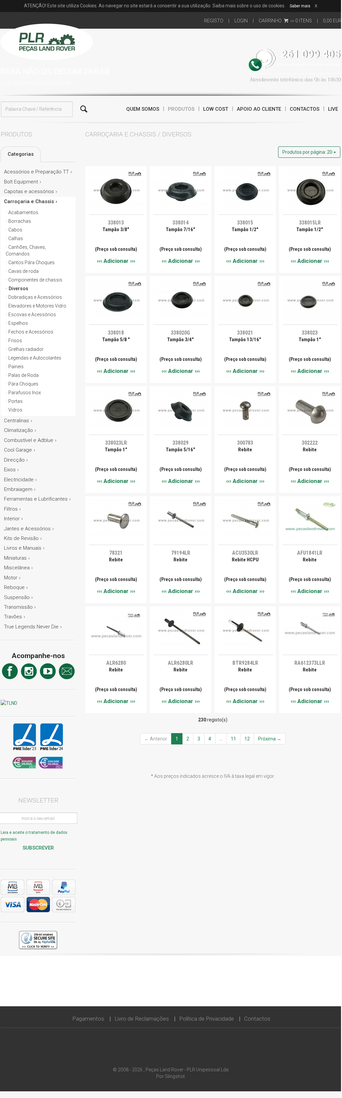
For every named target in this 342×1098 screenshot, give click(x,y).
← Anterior (155, 738)
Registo (213, 20)
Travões (13, 617)
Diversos (18, 288)
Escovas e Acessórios (32, 314)
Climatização (18, 430)
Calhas (15, 238)
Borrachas (19, 221)
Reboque (14, 587)
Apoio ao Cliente (259, 109)
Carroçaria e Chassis (29, 201)
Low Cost (215, 109)
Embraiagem (18, 489)
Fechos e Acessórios (30, 332)
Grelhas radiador (26, 349)
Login (241, 20)
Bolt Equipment (21, 182)
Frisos (15, 340)
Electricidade (19, 480)
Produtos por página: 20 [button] (307, 152)
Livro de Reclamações (142, 1018)
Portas (15, 401)
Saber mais (300, 6)
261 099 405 (310, 54)
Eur (332, 20)
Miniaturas (15, 558)
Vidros (15, 410)
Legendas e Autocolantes (34, 358)
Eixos (10, 470)
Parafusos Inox (24, 392)
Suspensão (17, 597)
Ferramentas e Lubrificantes (36, 499)
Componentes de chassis (35, 280)
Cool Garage (18, 450)
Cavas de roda (23, 271)
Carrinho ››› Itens (285, 20)
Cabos (15, 229)
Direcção (14, 460)
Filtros (11, 509)
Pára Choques (23, 384)
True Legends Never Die (31, 627)
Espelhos (18, 323)
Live (333, 109)
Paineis (16, 366)
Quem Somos (142, 109)
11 (233, 738)
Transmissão (18, 607)
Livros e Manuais (22, 548)
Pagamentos (88, 1018)
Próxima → (269, 738)
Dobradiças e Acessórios (35, 297)
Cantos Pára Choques (31, 262)
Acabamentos (23, 212)
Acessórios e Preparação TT (36, 172)
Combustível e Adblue (28, 440)
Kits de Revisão (21, 538)
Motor (10, 578)
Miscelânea (17, 568)
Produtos (181, 109)
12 (247, 738)
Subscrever (38, 848)
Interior (12, 519)
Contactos (304, 109)
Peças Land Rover (47, 41)
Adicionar (116, 260)
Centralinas (16, 421)
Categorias (21, 154)
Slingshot (175, 1076)
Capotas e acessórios (29, 191)
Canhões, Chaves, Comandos (26, 250)
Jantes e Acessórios (27, 529)
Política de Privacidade (206, 1018)
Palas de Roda (23, 375)
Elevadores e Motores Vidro (37, 306)
